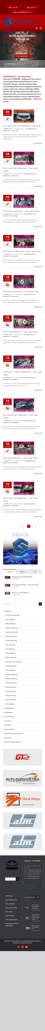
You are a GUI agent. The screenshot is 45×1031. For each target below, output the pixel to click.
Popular (9, 572)
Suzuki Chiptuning (11, 695)
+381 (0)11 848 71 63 (33, 874)
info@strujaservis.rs (28, 3)
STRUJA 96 (8, 129)
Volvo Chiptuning (10, 700)
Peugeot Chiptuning (11, 674)
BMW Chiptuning (10, 623)
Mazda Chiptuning (11, 657)
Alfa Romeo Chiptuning (12, 615)
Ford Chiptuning (10, 649)
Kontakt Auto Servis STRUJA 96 (13, 733)
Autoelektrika (8, 712)
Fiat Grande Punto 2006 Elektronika (22, 577)
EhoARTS (15, 943)
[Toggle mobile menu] (41, 28)
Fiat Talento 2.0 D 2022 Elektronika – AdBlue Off (21, 126)
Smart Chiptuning (11, 691)
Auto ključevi (8, 725)
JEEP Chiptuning (10, 653)
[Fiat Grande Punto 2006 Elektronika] (7, 577)
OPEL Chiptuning (10, 670)
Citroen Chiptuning (11, 636)
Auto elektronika (30, 129)
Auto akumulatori (9, 729)
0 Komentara (14, 130)
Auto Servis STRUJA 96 (25, 943)
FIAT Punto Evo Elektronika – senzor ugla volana (22, 251)
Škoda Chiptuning (11, 687)
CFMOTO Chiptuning (12, 628)
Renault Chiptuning (11, 683)
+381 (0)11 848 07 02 (34, 870)
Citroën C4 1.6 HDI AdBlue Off (20, 592)
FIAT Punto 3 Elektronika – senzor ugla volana (21, 211)
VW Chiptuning (10, 704)
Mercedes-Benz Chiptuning (14, 662)
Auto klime (7, 721)
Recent (22, 572)
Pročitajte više (38, 143)
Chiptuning (7, 611)
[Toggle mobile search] (36, 28)
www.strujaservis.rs (33, 878)
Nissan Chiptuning (11, 666)
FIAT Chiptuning (10, 645)
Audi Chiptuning (10, 619)
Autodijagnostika (9, 708)
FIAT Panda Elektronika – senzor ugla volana (20, 332)
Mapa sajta (7, 738)
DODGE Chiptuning (11, 640)
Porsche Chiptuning (11, 678)
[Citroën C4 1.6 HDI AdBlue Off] (7, 593)
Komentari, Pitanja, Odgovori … (13, 742)
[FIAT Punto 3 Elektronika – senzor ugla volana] (7, 585)
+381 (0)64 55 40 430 (35, 872)
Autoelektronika (9, 716)
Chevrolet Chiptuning (12, 632)
